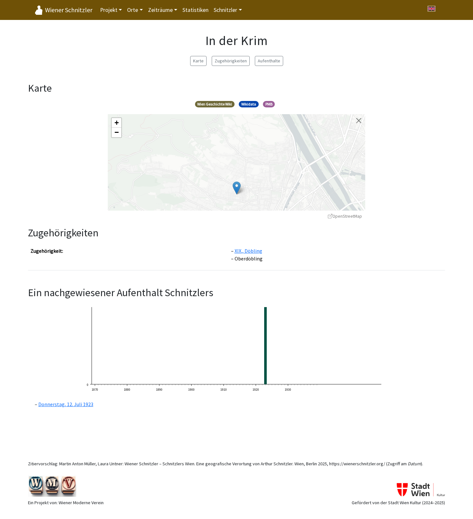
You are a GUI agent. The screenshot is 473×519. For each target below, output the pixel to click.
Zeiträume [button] (160, 10)
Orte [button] (132, 10)
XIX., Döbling (248, 251)
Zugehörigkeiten (231, 61)
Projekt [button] (108, 10)
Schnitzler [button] (225, 10)
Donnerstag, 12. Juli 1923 (65, 404)
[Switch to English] (431, 8)
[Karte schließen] (359, 120)
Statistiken (195, 10)
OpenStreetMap (347, 216)
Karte (198, 61)
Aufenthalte (269, 61)
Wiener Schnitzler (68, 10)
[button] (237, 188)
